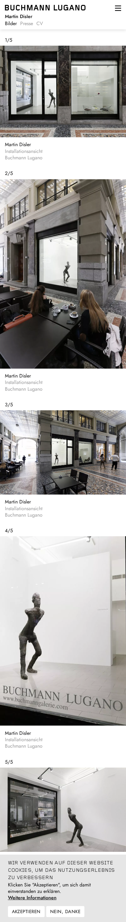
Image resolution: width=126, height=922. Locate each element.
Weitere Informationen (32, 898)
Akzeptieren (26, 911)
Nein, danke (65, 911)
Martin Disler (18, 144)
